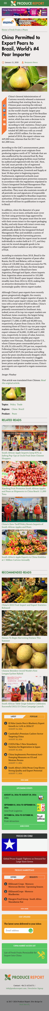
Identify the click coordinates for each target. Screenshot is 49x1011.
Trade (19, 404)
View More (24, 909)
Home (4, 29)
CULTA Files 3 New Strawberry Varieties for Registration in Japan (24, 745)
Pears (25, 29)
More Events (24, 826)
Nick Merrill (24, 1004)
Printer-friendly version (4, 119)
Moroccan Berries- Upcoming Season (25, 886)
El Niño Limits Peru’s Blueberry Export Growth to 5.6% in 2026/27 (26, 724)
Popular (33, 717)
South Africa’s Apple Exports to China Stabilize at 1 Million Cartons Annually (24, 558)
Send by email (4, 124)
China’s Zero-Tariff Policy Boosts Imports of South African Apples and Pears (22, 525)
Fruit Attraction (11, 821)
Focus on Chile (24, 836)
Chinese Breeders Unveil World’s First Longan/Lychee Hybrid (19, 672)
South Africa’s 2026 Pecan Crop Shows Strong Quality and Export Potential (26, 769)
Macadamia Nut (15, 901)
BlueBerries (13, 894)
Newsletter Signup (35, 988)
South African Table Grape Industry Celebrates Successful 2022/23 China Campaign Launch (24, 705)
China (14, 409)
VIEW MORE (24, 780)
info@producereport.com (16, 988)
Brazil (21, 409)
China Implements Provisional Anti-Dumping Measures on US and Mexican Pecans (25, 757)
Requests (34, 877)
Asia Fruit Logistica (13, 810)
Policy (13, 404)
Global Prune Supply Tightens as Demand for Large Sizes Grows (24, 860)
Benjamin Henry (31, 62)
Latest (13, 717)
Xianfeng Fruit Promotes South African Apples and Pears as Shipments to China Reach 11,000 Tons (24, 491)
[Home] (27, 3)
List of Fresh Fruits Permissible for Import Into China (20, 954)
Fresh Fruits (15, 29)
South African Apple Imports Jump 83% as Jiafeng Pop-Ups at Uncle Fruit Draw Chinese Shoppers (23, 455)
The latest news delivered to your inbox (22, 923)
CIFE (6, 797)
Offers (13, 877)
